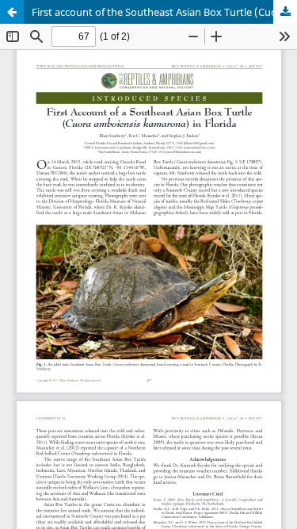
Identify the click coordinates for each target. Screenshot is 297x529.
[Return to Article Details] (12, 12)
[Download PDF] (285, 12)
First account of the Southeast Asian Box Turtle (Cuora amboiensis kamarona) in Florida (164, 12)
